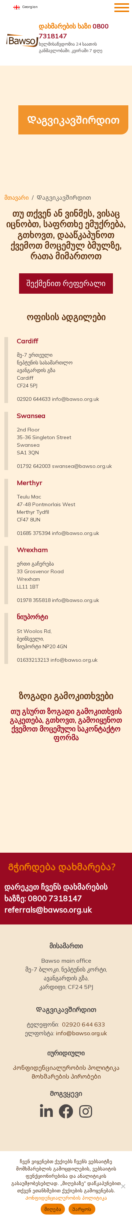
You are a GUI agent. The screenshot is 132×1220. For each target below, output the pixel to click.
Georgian (29, 6)
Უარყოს (82, 1209)
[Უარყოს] (122, 1186)
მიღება (53, 1209)
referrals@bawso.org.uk (48, 909)
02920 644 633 (83, 1024)
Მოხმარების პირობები (66, 1076)
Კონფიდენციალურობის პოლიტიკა (66, 1067)
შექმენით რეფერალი (66, 283)
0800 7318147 (74, 31)
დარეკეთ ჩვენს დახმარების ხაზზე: (56, 892)
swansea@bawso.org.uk (82, 466)
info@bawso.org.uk (75, 399)
